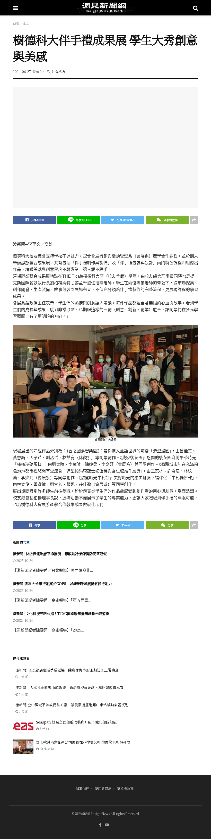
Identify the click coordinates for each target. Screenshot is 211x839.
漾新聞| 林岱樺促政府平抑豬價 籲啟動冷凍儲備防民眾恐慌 (60, 553)
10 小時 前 (46, 748)
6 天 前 (23, 694)
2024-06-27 (22, 71)
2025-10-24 (24, 560)
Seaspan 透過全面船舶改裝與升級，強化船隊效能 (76, 722)
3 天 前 (23, 711)
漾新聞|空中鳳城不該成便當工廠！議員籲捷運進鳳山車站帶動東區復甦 (71, 704)
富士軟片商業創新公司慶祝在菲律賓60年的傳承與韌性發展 (83, 742)
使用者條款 (103, 788)
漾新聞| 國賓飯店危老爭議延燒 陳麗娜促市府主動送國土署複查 (67, 669)
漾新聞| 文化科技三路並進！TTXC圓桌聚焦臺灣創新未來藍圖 (61, 613)
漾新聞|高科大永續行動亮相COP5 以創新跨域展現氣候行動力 (62, 583)
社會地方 (58, 71)
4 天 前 (23, 676)
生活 (26, 23)
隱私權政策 (125, 788)
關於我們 (82, 788)
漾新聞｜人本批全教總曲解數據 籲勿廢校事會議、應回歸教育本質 (69, 687)
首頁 (16, 23)
